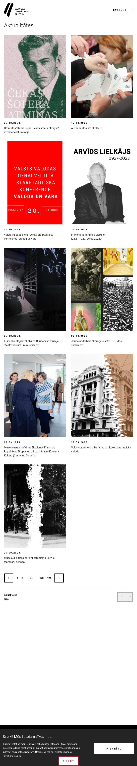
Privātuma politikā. (12, 756)
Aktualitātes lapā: (10, 597)
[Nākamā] (59, 578)
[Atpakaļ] (8, 578)
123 (42, 578)
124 (49, 578)
